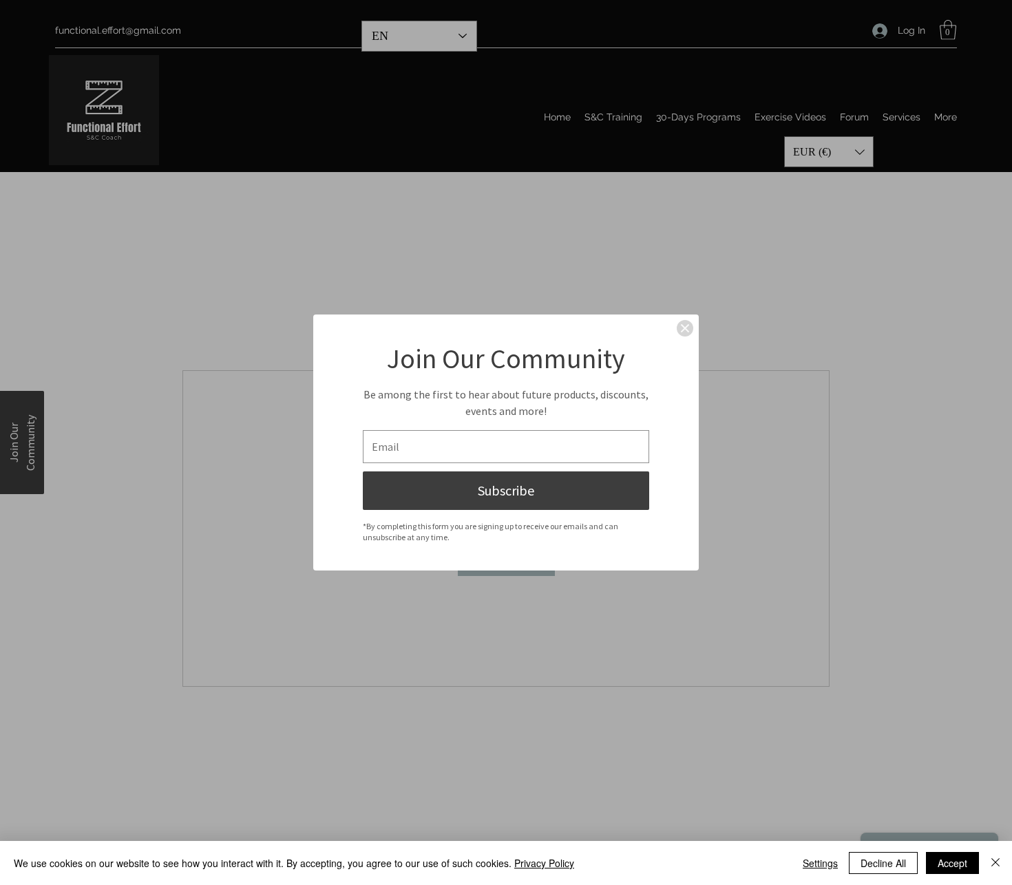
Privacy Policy (544, 863)
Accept (952, 863)
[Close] (685, 328)
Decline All (883, 863)
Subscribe (506, 490)
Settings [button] (820, 863)
